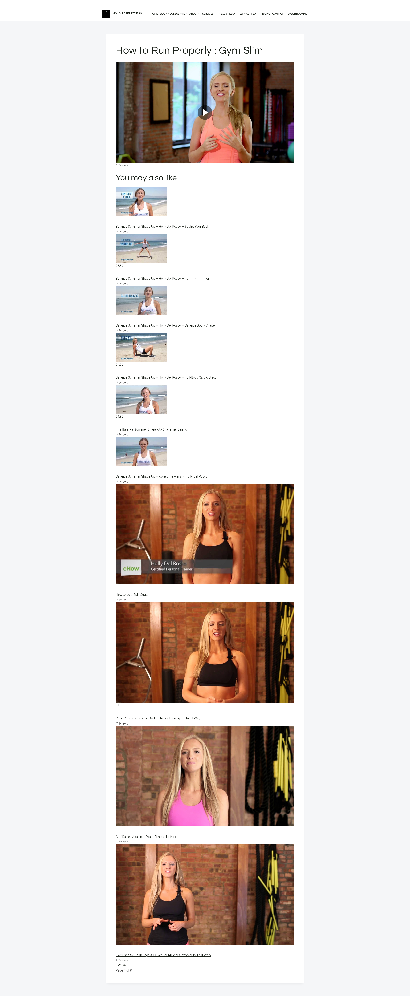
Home (154, 13)
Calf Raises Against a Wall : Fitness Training (146, 837)
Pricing (265, 13)
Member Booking (296, 13)
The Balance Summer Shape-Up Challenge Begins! (152, 429)
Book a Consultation (173, 13)
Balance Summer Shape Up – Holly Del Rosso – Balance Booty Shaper (166, 325)
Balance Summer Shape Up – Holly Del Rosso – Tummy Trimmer (162, 278)
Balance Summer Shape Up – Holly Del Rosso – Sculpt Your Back (162, 226)
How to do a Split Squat (132, 595)
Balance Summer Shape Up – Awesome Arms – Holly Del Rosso (162, 476)
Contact (277, 13)
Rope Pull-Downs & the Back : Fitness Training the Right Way (158, 718)
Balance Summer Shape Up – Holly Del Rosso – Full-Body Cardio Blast (166, 377)
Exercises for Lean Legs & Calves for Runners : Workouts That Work (163, 955)
